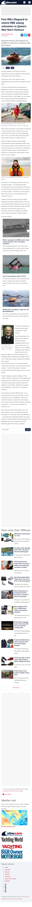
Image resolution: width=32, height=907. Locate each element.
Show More (7, 794)
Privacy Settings (18, 899)
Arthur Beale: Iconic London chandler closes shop (21, 672)
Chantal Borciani (7, 34)
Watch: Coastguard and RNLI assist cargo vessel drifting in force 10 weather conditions (16, 241)
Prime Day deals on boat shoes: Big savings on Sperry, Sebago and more (22, 659)
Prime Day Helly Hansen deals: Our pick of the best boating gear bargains (22, 642)
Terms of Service (16, 791)
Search (28, 429)
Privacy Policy (6, 791)
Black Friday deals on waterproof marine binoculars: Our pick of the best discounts (21, 593)
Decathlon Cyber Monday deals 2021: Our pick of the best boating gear (22, 550)
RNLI (12, 68)
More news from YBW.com (15, 530)
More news (16, 687)
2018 (7, 68)
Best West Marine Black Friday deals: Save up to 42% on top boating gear (22, 579)
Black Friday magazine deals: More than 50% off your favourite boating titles (21, 624)
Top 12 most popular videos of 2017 (14, 276)
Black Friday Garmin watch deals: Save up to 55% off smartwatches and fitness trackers (22, 564)
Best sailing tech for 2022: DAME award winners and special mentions (20, 609)
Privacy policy (10, 899)
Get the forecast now (8, 826)
